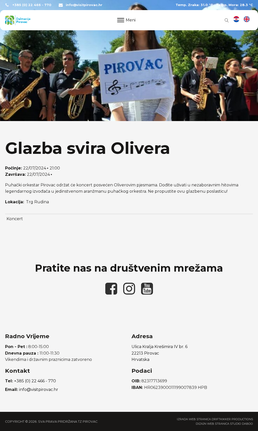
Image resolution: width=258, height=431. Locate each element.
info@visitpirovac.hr (84, 5)
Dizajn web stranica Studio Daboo (224, 423)
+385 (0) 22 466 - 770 (31, 5)
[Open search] (225, 20)
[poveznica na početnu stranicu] (17, 20)
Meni (131, 20)
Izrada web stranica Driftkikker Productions (215, 419)
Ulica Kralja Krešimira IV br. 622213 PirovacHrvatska (159, 353)
